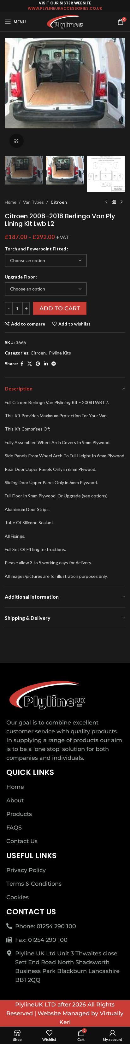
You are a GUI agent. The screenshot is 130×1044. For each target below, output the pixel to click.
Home (10, 202)
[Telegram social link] (54, 364)
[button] (11, 95)
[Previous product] (106, 202)
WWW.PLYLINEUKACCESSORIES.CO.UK (65, 8)
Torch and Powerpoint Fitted (35, 248)
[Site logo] (65, 21)
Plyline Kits (60, 352)
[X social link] (30, 364)
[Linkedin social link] (46, 364)
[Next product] (121, 202)
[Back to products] (114, 202)
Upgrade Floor (20, 276)
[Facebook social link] (22, 364)
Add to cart (59, 308)
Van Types (33, 202)
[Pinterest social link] (38, 364)
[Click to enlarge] (16, 141)
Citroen (58, 202)
